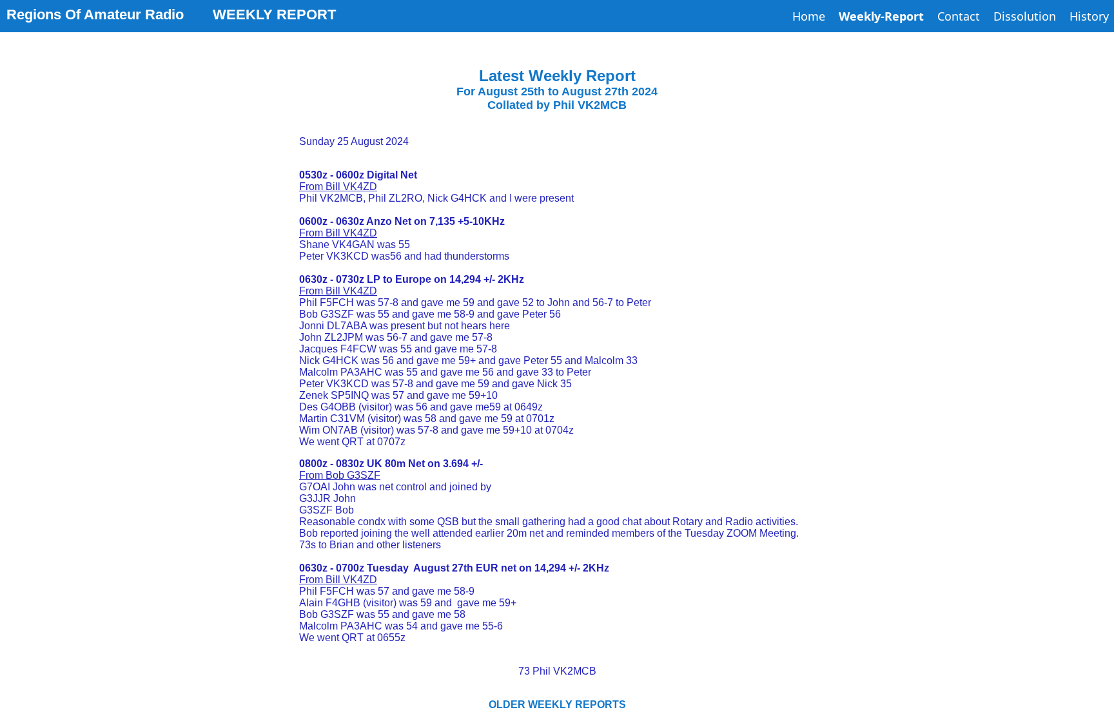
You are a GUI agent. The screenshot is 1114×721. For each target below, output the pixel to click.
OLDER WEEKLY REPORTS (557, 704)
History (1089, 16)
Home (808, 16)
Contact (958, 16)
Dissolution (1024, 16)
